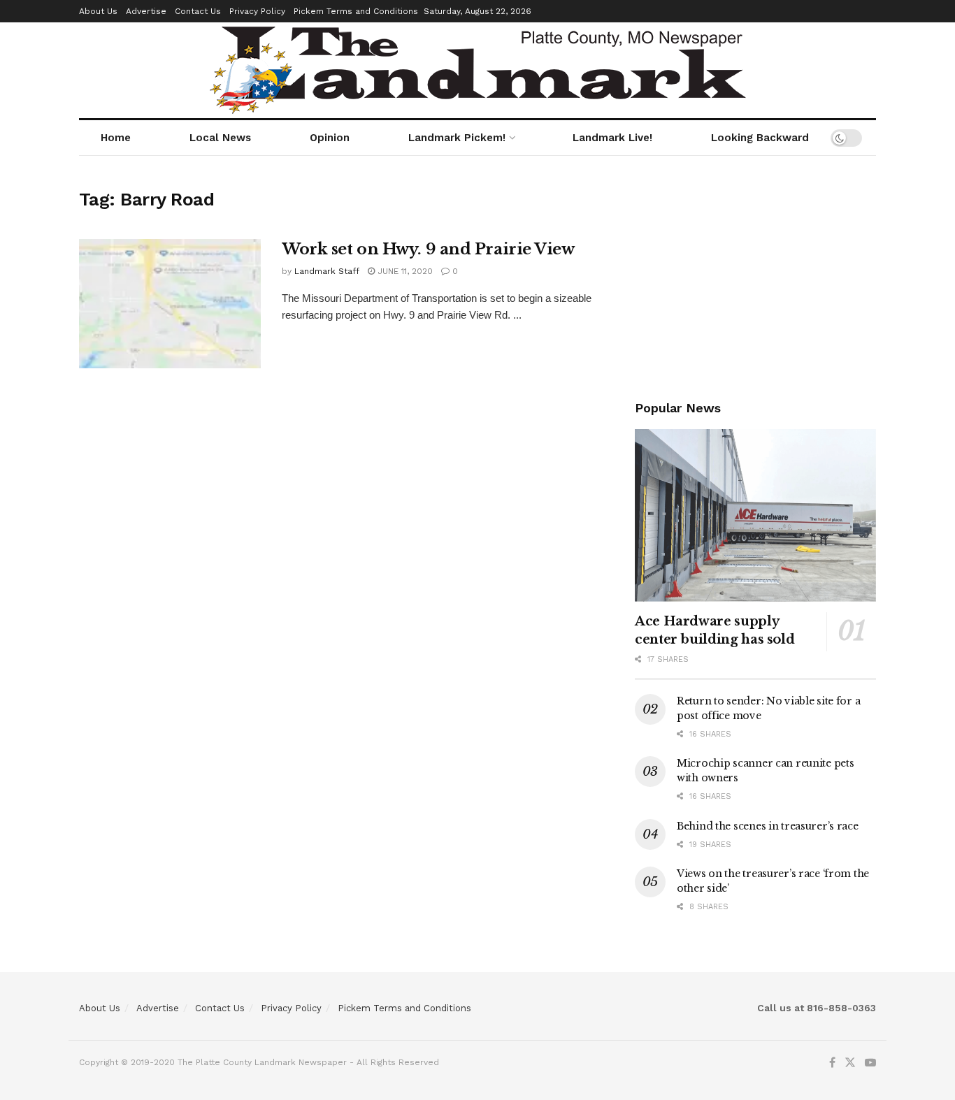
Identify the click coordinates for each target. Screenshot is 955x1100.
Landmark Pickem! (456, 137)
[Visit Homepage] (478, 70)
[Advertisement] (755, 272)
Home (116, 137)
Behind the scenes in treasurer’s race (768, 826)
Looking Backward (760, 137)
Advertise (146, 11)
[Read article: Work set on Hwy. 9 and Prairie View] (170, 304)
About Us (98, 11)
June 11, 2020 (404, 271)
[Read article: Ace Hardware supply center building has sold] (755, 515)
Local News (220, 137)
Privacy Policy (257, 11)
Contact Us (198, 11)
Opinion (330, 137)
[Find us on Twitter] (850, 1063)
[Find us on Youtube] (870, 1063)
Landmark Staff (326, 271)
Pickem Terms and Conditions (356, 11)
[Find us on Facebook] (832, 1063)
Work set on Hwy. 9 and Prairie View (428, 249)
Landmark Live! (612, 137)
